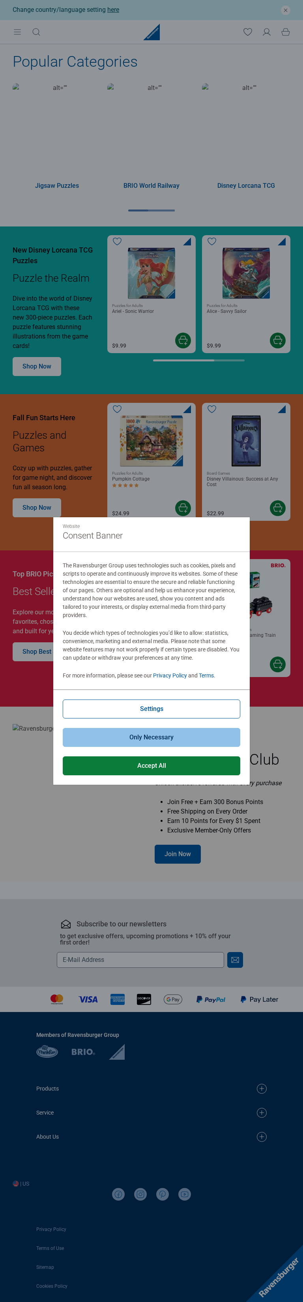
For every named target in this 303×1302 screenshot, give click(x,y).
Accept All (151, 765)
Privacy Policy (170, 675)
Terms (206, 675)
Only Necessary (151, 737)
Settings (151, 709)
